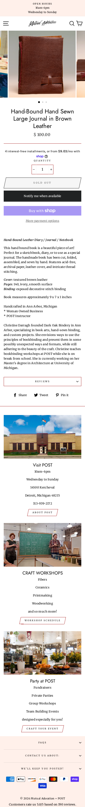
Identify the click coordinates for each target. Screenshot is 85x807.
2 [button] (43, 102)
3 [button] (47, 102)
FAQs (42, 742)
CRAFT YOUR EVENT (43, 728)
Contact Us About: (42, 755)
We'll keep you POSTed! (42, 768)
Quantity (42, 160)
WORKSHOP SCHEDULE (43, 620)
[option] (42, 8)
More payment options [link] (42, 221)
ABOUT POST (42, 512)
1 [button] (39, 102)
